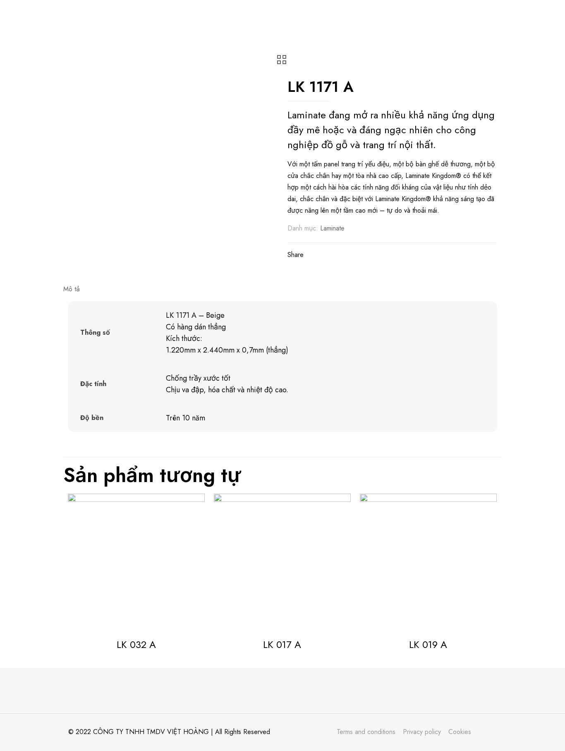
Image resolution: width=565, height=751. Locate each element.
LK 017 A (282, 644)
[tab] (282, 289)
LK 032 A (136, 644)
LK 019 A (428, 644)
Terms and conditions (366, 732)
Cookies (459, 732)
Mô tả (71, 289)
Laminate (332, 228)
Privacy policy (422, 732)
